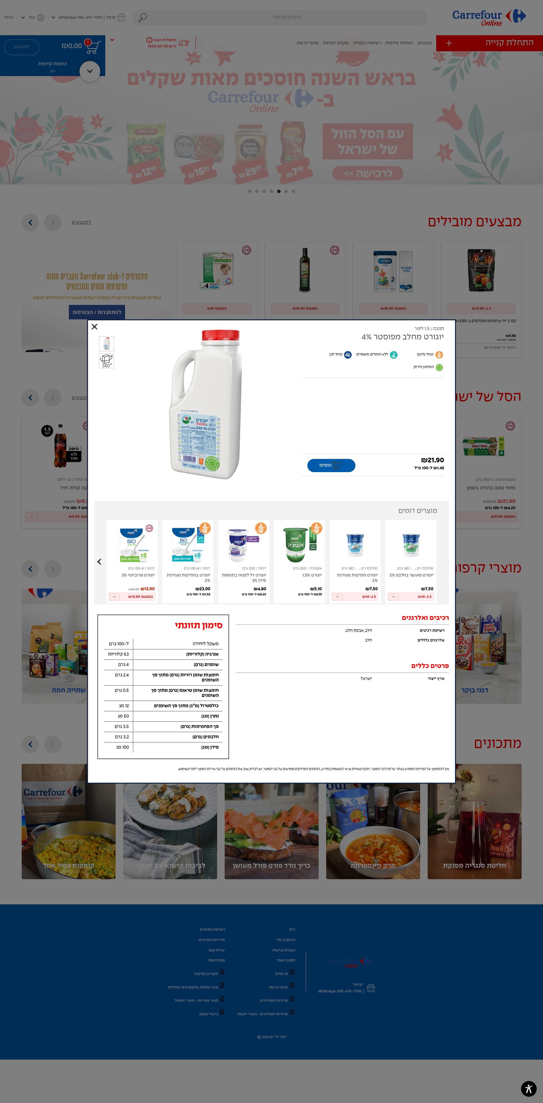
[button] (205, 404)
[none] (410, 561)
